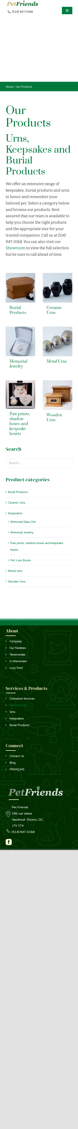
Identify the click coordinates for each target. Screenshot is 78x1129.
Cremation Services (22, 698)
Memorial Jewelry (21, 532)
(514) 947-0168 (23, 832)
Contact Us (16, 756)
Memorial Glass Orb (23, 522)
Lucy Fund (16, 668)
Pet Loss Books (20, 560)
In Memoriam (18, 661)
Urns (12, 712)
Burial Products (18, 492)
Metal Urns (15, 571)
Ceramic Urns (16, 502)
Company (15, 641)
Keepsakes (15, 513)
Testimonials (17, 654)
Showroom (15, 248)
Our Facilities (17, 648)
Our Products (18, 705)
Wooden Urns (17, 581)
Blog (12, 762)
